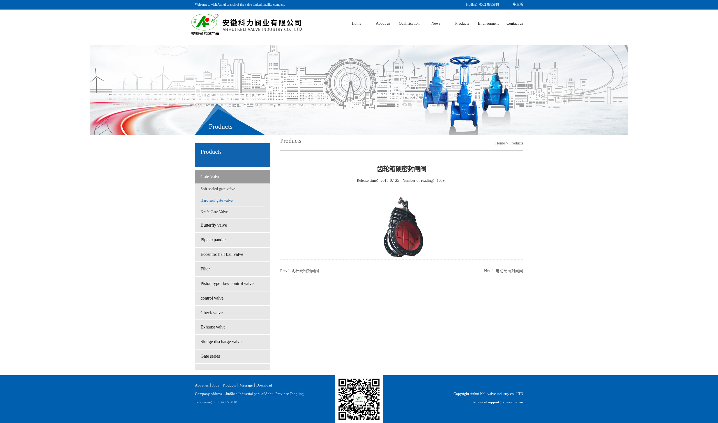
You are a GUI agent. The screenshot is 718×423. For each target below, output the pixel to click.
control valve (212, 298)
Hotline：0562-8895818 (482, 4)
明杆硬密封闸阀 (305, 271)
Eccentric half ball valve (222, 254)
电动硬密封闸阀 (509, 271)
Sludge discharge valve (221, 341)
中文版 (518, 4)
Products (229, 385)
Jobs (215, 385)
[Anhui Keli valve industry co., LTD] (247, 24)
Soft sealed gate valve (218, 189)
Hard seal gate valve (217, 200)
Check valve (212, 312)
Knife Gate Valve (214, 212)
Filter (205, 268)
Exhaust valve (213, 327)
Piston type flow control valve (227, 283)
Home (500, 143)
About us (202, 385)
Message (246, 385)
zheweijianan (513, 402)
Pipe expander (213, 239)
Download (264, 385)
